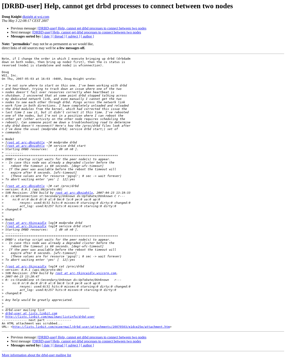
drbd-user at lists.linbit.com (31, 313)
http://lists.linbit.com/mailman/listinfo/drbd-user (50, 316)
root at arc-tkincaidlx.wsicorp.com (85, 273)
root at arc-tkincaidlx (26, 223)
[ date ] (47, 36)
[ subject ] (73, 36)
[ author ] (87, 36)
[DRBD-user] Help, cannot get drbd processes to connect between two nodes (92, 28)
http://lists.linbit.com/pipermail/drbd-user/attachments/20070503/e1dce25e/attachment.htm (91, 326)
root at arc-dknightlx (26, 142)
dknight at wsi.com (35, 17)
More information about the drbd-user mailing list (36, 355)
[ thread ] (59, 36)
